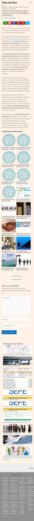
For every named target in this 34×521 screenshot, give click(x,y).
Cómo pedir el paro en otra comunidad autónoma (17, 354)
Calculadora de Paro (8, 388)
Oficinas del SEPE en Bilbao (10, 411)
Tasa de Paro (9, 2)
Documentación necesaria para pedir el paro (15, 422)
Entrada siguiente (16, 279)
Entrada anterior (16, 276)
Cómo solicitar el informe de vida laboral (14, 377)
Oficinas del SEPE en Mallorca (11, 399)
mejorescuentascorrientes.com (5, 491)
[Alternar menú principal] (30, 2)
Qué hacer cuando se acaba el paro (13, 444)
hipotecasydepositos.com (13, 498)
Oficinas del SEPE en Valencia (11, 433)
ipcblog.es (5, 478)
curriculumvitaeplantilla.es (13, 491)
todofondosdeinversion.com (13, 480)
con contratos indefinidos (18, 41)
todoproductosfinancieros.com (5, 513)
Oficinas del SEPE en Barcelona (12, 366)
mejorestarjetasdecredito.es (5, 498)
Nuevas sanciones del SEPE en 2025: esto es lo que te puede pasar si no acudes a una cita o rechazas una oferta (17, 457)
